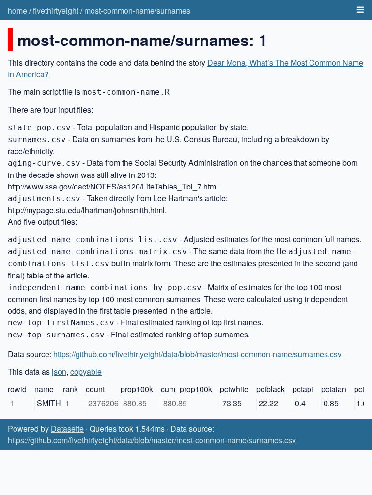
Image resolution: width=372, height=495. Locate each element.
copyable (86, 371)
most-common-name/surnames (137, 10)
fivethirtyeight (55, 10)
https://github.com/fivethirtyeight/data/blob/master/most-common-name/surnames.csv (197, 354)
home (17, 10)
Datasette (67, 428)
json (59, 371)
